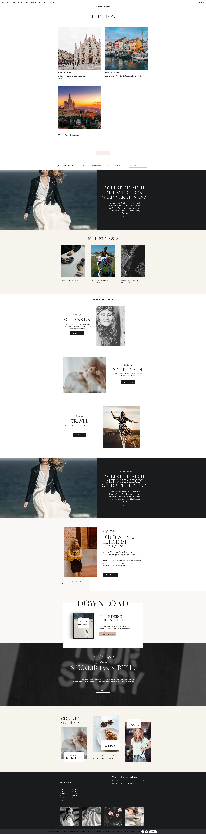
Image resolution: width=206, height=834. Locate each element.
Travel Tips (68, 72)
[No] (204, 831)
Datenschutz (153, 831)
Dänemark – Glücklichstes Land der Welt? (123, 76)
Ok (142, 831)
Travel (60, 72)
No (146, 831)
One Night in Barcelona (68, 135)
